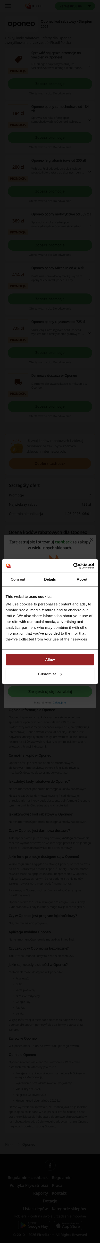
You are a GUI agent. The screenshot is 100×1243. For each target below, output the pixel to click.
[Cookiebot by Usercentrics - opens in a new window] (73, 566)
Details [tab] (50, 579)
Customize (47, 674)
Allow (50, 660)
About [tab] (82, 579)
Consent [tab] (18, 579)
